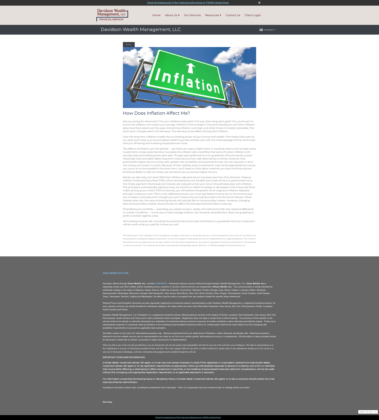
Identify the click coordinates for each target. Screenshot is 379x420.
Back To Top (366, 412)
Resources (212, 15)
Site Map (107, 402)
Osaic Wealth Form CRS (115, 272)
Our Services (192, 15)
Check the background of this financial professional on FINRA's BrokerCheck (188, 2)
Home (156, 15)
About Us (171, 15)
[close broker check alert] (259, 2)
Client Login (253, 15)
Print (129, 44)
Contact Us (233, 15)
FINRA (158, 283)
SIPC (165, 283)
